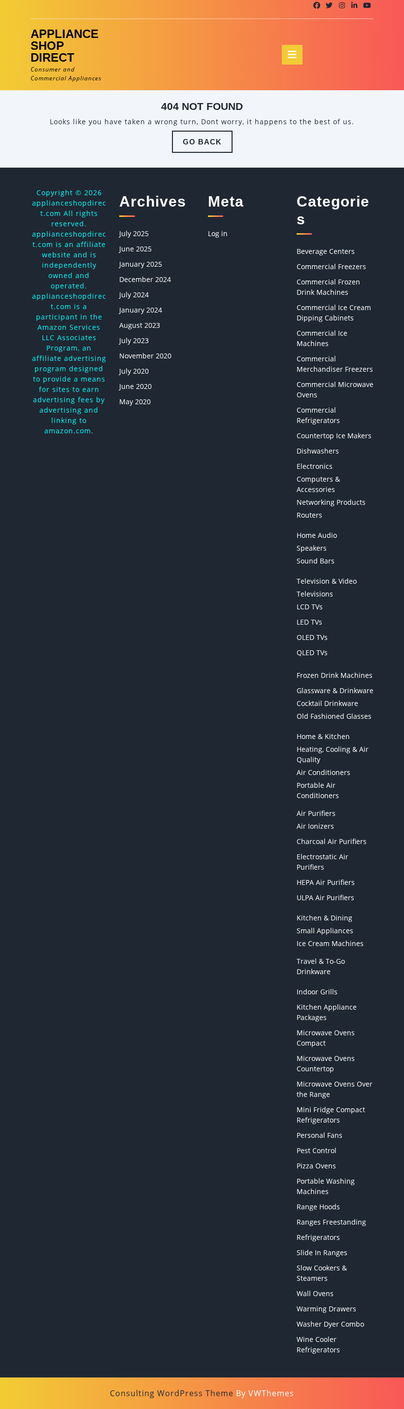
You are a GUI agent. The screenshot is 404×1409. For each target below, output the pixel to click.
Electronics (315, 466)
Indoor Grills (317, 991)
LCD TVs (310, 606)
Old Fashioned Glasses (334, 716)
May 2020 (135, 401)
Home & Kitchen (323, 736)
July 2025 (134, 233)
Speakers (312, 548)
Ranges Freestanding (331, 1222)
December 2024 (145, 279)
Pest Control (317, 1150)
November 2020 (145, 355)
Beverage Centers (326, 251)
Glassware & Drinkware (335, 690)
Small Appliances (325, 930)
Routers (309, 515)
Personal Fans (319, 1135)
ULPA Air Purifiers (325, 897)
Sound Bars (316, 560)
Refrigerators (318, 1237)
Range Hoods (318, 1206)
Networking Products (331, 502)
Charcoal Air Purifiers (332, 841)
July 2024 (134, 294)
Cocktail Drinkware (327, 703)
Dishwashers (318, 451)
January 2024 (140, 310)
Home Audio (317, 535)
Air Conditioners (323, 772)
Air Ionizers (315, 826)
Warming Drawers (326, 1308)
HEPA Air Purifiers (326, 882)
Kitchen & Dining (324, 917)
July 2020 (134, 371)
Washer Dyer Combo (330, 1324)
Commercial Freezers (331, 266)
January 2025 (140, 264)
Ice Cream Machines (330, 943)
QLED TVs (312, 652)
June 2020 (135, 386)
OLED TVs (312, 637)
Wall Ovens (315, 1293)
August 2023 (139, 325)
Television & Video (327, 581)
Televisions (315, 594)
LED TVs (309, 622)
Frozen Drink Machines (334, 675)
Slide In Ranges (322, 1252)
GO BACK (208, 145)
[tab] (292, 55)
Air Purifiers (316, 813)
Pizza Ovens (316, 1165)
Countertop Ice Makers (334, 435)
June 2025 (135, 248)
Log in (218, 233)
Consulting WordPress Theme (172, 1393)
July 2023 (134, 340)
